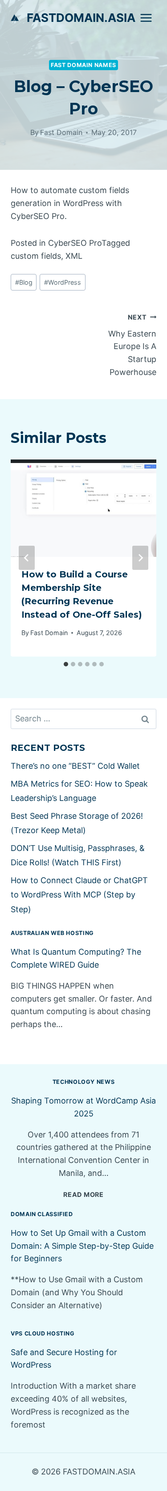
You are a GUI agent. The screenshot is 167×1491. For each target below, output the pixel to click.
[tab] (66, 664)
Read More (83, 1194)
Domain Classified (42, 1214)
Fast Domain (61, 132)
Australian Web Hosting (52, 933)
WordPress (62, 282)
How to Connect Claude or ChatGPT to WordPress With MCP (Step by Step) (79, 895)
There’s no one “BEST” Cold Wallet (75, 766)
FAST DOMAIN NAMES (83, 65)
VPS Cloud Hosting (43, 1333)
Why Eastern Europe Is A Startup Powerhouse (132, 345)
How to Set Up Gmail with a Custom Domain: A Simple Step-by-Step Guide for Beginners (82, 1246)
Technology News (83, 1081)
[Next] (140, 558)
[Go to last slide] (27, 558)
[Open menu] (145, 17)
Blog (24, 282)
